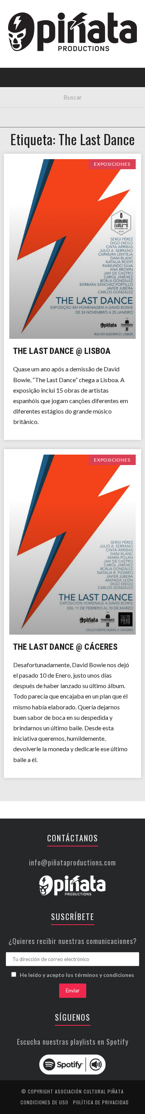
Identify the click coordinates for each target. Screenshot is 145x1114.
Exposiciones (29, 115)
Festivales (25, 83)
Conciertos (27, 67)
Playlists (24, 99)
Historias (24, 131)
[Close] (11, 11)
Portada (23, 51)
